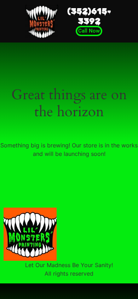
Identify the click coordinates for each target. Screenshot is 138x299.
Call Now (89, 31)
